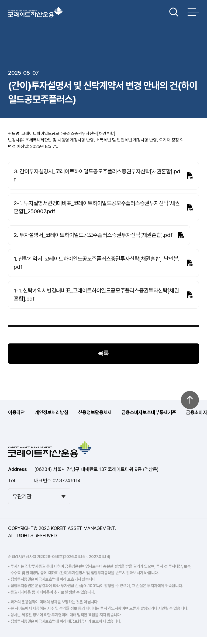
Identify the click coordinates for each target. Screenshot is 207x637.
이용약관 (16, 412)
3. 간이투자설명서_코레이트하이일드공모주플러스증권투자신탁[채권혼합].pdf (97, 175)
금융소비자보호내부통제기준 (149, 412)
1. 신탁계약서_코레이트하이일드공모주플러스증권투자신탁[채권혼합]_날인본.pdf (96, 262)
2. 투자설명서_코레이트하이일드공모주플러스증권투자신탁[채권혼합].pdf (93, 235)
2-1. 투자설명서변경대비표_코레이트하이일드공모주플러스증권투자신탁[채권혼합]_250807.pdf (97, 207)
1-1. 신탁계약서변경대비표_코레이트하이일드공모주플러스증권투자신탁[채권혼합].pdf (96, 294)
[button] (174, 12)
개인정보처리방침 (51, 412)
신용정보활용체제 (95, 412)
